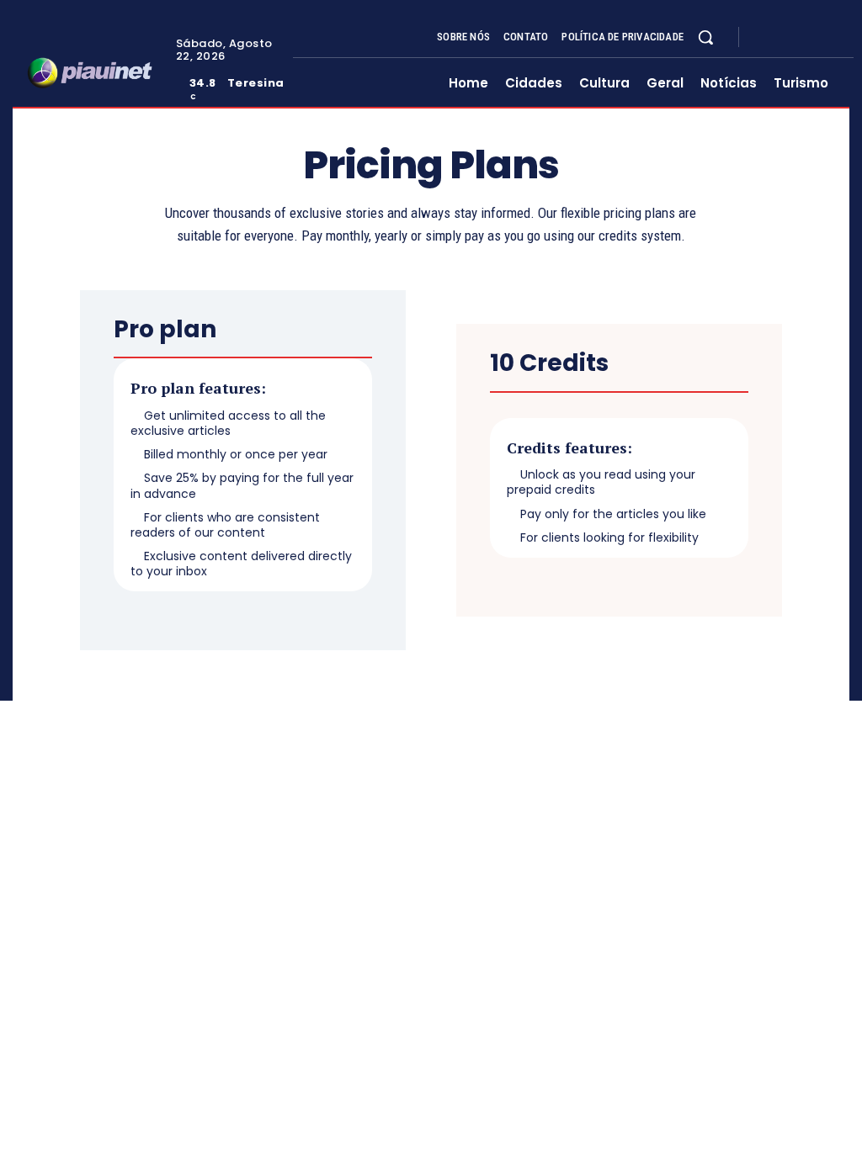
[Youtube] (827, 37)
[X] (806, 37)
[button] (705, 37)
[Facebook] (766, 37)
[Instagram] (786, 37)
